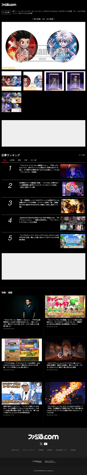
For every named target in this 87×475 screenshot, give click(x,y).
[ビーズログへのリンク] (50, 461)
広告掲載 (73, 450)
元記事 (6, 12)
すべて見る (82, 155)
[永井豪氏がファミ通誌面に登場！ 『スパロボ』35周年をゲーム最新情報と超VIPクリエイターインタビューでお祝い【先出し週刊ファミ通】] (72, 189)
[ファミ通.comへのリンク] (9, 4)
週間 (19, 160)
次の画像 (49, 19)
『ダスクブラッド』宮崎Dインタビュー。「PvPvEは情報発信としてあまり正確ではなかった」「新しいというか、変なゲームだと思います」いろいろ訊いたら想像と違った (21, 323)
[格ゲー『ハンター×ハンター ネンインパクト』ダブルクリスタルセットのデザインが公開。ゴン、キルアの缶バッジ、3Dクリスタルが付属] (11, 81)
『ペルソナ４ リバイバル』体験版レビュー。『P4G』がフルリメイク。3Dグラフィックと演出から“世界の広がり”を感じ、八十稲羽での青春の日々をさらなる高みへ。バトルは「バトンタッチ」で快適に (39, 168)
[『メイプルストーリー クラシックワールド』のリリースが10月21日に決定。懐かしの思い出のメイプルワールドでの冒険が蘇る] (72, 241)
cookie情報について (61, 450)
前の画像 (37, 19)
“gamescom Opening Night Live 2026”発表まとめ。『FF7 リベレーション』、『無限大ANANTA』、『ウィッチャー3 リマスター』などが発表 (39, 220)
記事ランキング (11, 155)
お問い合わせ (15, 450)
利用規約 (41, 450)
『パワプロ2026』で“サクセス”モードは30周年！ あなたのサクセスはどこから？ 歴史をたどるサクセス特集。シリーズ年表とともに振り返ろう (21, 365)
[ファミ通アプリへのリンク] (37, 461)
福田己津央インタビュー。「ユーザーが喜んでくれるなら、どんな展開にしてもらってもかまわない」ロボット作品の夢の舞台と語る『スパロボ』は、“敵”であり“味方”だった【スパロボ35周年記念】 (21, 409)
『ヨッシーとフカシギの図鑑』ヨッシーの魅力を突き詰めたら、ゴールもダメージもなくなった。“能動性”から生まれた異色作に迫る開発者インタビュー (64, 322)
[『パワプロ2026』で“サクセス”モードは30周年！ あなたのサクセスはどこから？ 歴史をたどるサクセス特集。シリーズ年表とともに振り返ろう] (22, 350)
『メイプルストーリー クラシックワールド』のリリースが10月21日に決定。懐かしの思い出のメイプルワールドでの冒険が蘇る (39, 237)
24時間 (12, 160)
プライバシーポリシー (28, 450)
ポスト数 (33, 160)
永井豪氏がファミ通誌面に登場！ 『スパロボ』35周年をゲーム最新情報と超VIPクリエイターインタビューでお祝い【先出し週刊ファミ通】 (39, 185)
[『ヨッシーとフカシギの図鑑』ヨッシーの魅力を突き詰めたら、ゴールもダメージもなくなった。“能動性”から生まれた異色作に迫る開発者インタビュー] (65, 306)
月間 (25, 160)
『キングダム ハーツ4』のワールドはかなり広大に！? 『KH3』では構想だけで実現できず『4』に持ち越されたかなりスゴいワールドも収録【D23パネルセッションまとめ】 (65, 409)
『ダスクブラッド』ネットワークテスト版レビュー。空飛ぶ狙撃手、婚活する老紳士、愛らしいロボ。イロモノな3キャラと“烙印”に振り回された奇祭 (64, 365)
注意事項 (49, 450)
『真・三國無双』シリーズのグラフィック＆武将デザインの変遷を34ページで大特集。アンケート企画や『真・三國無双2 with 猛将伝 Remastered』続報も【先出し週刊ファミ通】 (39, 203)
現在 (4, 160)
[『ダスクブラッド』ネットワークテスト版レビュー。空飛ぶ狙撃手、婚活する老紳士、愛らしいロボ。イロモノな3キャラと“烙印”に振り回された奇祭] (65, 350)
